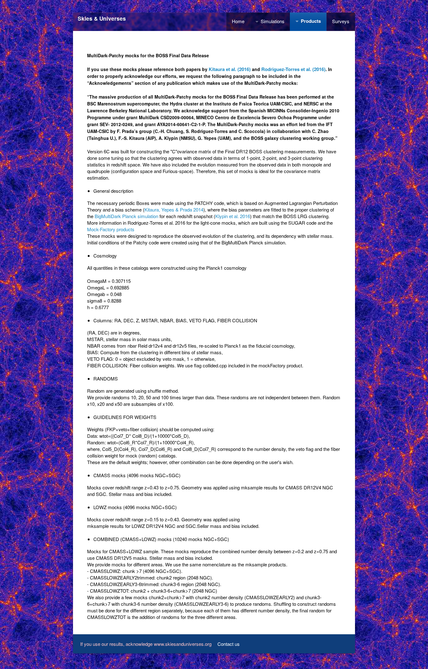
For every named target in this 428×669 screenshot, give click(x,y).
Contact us (228, 644)
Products (311, 21)
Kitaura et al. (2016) (230, 69)
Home (238, 21)
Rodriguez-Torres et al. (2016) (293, 69)
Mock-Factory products (110, 229)
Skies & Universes (102, 18)
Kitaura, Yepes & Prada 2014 (173, 209)
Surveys (340, 21)
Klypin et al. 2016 (232, 216)
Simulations (272, 21)
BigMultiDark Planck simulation (126, 216)
